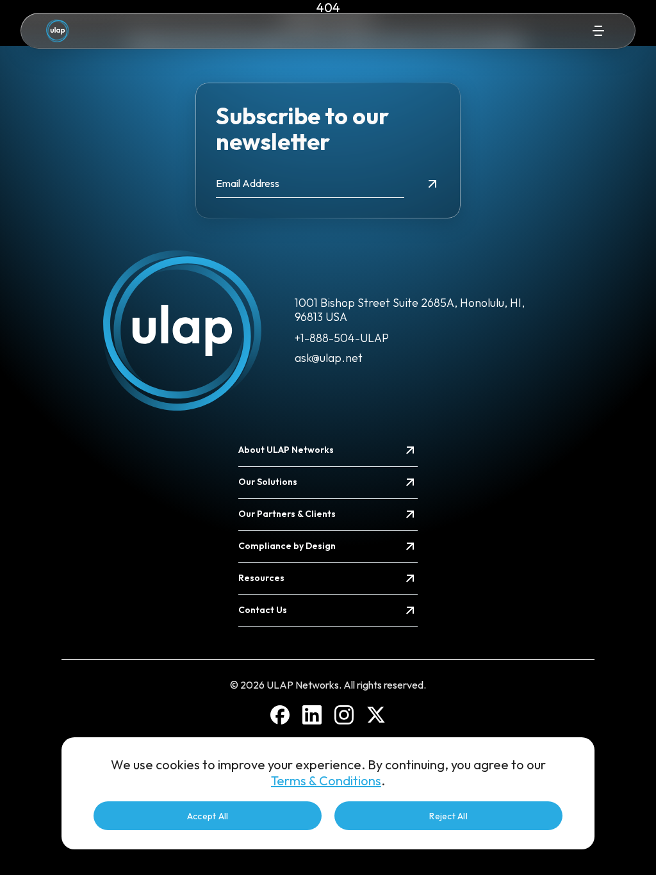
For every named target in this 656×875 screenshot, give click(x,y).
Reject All (448, 816)
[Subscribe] (432, 184)
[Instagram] (344, 714)
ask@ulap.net (329, 357)
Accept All (208, 816)
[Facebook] (280, 714)
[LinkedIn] (312, 714)
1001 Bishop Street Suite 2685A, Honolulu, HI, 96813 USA (410, 310)
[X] (376, 714)
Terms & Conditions (326, 781)
